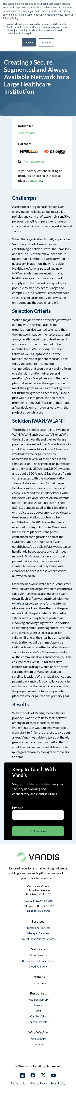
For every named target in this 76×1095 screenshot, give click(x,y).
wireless (18, 603)
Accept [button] (29, 42)
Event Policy (58, 1083)
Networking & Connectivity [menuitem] (38, 961)
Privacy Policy (38, 1083)
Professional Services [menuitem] (38, 927)
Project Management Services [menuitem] (38, 939)
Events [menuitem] (38, 1005)
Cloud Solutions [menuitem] (38, 966)
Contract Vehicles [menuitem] (38, 1022)
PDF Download (33, 162)
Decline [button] (46, 42)
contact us (35, 180)
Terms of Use (18, 1083)
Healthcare (26, 133)
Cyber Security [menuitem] (38, 955)
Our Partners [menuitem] (38, 983)
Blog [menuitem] (38, 1010)
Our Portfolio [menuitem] (38, 1016)
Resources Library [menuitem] (38, 999)
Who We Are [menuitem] (38, 1038)
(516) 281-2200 (42, 901)
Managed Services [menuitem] (38, 933)
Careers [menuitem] (38, 1044)
